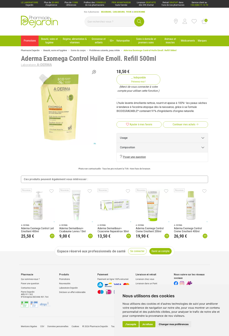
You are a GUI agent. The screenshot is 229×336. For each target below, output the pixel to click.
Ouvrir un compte (160, 251)
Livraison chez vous (145, 279)
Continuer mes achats (184, 124)
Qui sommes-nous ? (30, 279)
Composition (127, 147)
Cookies (75, 326)
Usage (124, 137)
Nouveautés (64, 283)
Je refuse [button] (147, 324)
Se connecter (137, 251)
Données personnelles (57, 326)
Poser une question (134, 157)
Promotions (64, 279)
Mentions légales (29, 326)
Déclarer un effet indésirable (72, 292)
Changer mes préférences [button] (174, 324)
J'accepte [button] (130, 324)
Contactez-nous (28, 288)
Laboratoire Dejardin (68, 288)
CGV (42, 326)
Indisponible (138, 79)
